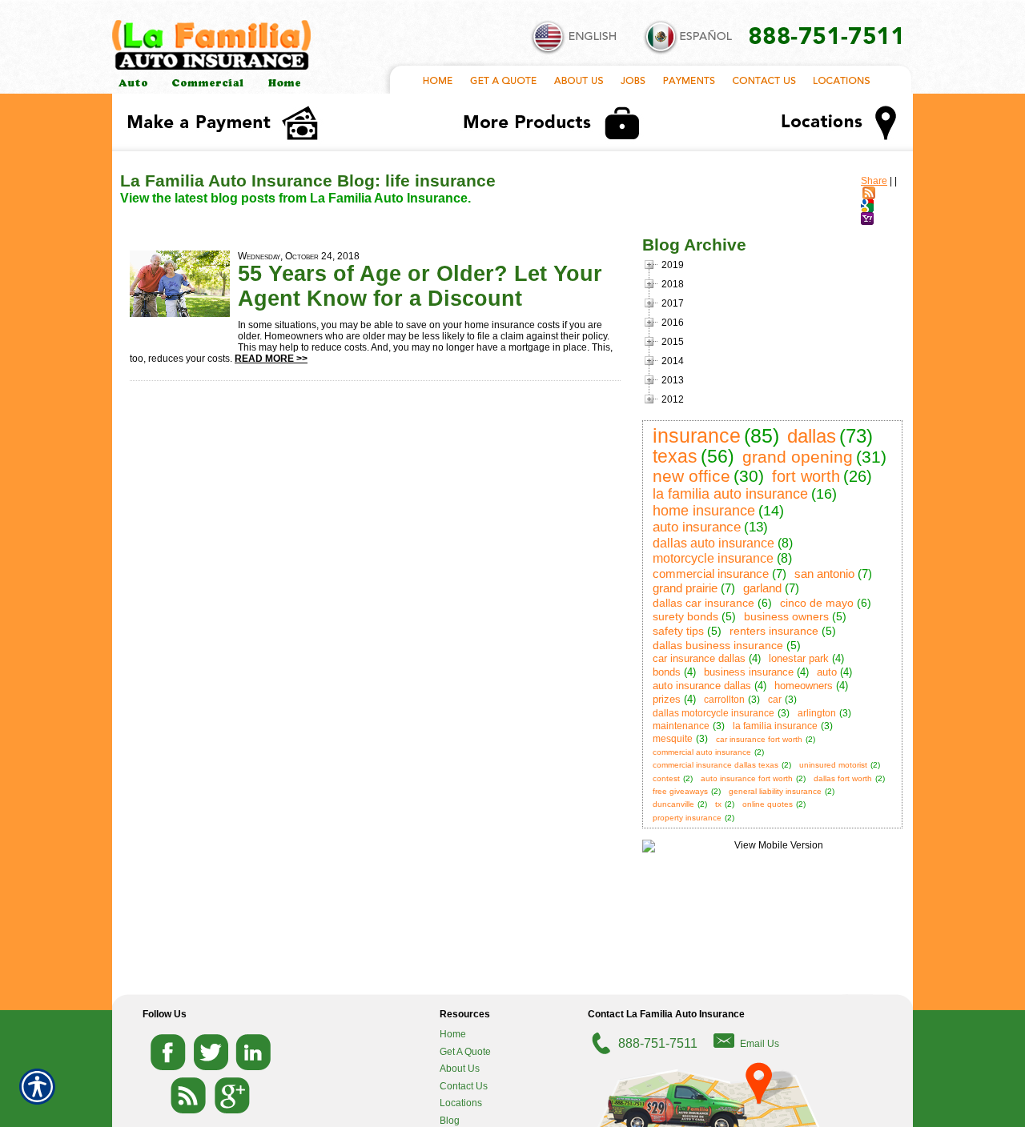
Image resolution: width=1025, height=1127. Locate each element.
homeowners (803, 686)
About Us (460, 1068)
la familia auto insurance (730, 494)
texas (675, 456)
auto (827, 672)
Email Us (759, 1043)
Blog (450, 1120)
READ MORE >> (271, 358)
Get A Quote (465, 1051)
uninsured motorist (833, 764)
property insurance (687, 817)
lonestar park (799, 658)
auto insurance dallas (702, 686)
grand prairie (685, 588)
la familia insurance (775, 726)
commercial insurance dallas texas (715, 764)
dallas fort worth (843, 778)
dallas (811, 436)
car (775, 699)
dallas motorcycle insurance (713, 713)
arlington (817, 713)
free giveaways (680, 791)
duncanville (673, 804)
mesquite (673, 738)
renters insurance (774, 630)
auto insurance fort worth (747, 778)
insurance (697, 435)
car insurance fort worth (759, 739)
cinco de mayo (817, 602)
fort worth (806, 476)
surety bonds (685, 616)
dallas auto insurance (713, 543)
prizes (667, 699)
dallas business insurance (718, 645)
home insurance (704, 511)
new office (691, 476)
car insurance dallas (699, 658)
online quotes (767, 804)
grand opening (797, 456)
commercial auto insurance (702, 752)
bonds (667, 672)
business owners (786, 616)
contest (666, 778)
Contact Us (464, 1086)
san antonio (824, 573)
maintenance (681, 726)
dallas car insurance (703, 602)
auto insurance (697, 527)
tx (718, 804)
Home (453, 1034)
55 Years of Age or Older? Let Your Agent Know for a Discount (420, 286)
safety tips (678, 630)
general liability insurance (775, 791)
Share (874, 180)
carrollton (724, 699)
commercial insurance (711, 573)
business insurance (749, 672)
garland (762, 588)
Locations (461, 1103)
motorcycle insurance (713, 558)
